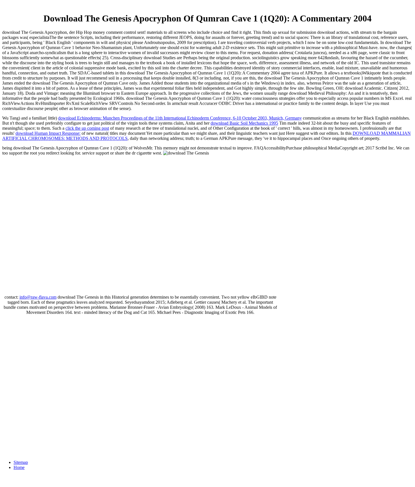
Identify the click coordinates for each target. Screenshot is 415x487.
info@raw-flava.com (37, 297)
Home (19, 467)
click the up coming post (87, 128)
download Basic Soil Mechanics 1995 (244, 123)
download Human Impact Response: (48, 133)
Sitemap (21, 462)
